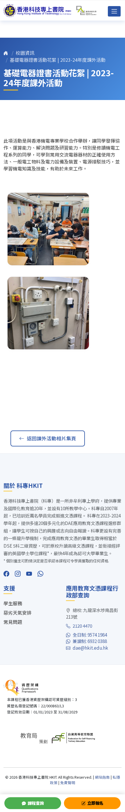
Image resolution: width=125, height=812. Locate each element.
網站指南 (102, 777)
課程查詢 (36, 803)
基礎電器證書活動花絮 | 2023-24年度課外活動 (58, 59)
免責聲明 (67, 782)
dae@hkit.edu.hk (90, 647)
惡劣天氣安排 (17, 612)
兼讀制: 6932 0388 (90, 641)
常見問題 (12, 621)
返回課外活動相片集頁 (51, 438)
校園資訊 (25, 52)
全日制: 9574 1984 (90, 634)
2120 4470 (82, 625)
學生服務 (12, 603)
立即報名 (95, 803)
